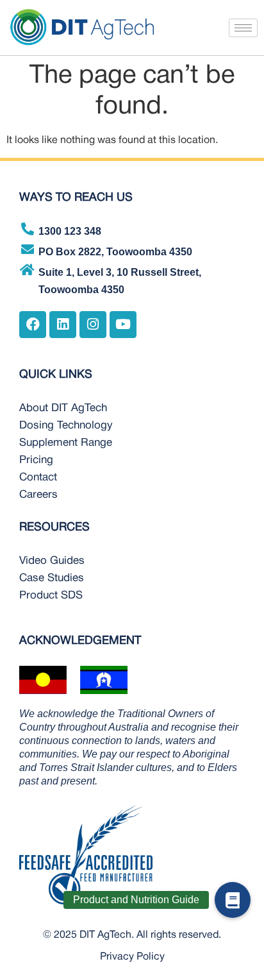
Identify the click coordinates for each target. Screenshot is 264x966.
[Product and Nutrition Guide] (233, 900)
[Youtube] (123, 324)
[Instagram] (92, 324)
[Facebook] (32, 324)
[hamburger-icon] (243, 28)
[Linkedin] (62, 324)
